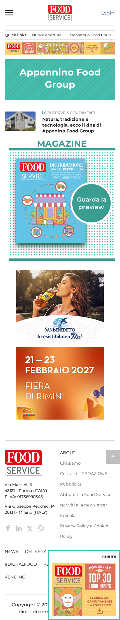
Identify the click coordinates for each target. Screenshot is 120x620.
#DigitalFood (21, 564)
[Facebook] (9, 528)
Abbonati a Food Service (86, 494)
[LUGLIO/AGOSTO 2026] (62, 201)
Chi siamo (70, 463)
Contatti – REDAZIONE (83, 473)
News (11, 551)
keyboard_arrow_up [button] (113, 456)
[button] (9, 12)
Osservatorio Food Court (89, 35)
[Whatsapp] (40, 528)
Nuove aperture (47, 35)
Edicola (67, 515)
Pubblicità (71, 484)
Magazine (62, 143)
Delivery (35, 551)
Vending (15, 577)
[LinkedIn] (19, 528)
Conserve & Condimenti (69, 113)
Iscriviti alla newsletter (83, 505)
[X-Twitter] (30, 528)
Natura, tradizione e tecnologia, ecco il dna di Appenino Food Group (71, 125)
